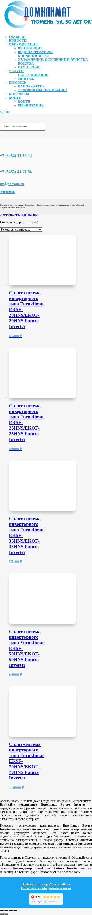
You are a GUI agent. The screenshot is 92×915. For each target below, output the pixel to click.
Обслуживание (33, 75)
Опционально (25, 328)
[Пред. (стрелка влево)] (2, 914)
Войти (15, 98)
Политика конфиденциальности (46, 888)
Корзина (7, 192)
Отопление (29, 67)
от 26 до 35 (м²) (26, 278)
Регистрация (31, 105)
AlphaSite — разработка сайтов (46, 884)
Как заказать (31, 86)
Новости (18, 40)
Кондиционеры (33, 56)
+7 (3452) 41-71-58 (16, 171)
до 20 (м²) (22, 269)
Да (18, 311)
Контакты (19, 94)
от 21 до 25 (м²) (26, 274)
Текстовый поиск (11, 219)
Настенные (62, 204)
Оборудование (23, 44)
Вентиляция (30, 48)
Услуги (16, 71)
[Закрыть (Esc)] (15, 910)
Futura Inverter (25, 253)
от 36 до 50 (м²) (26, 283)
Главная (17, 37)
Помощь (17, 82)
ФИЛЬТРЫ (29, 215)
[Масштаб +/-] (2, 910)
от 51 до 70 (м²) (26, 287)
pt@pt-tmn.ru (12, 184)
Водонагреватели (35, 52)
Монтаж (26, 78)
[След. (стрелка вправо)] (6, 914)
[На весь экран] (6, 910)
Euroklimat (78, 204)
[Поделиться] (11, 910)
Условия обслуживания (42, 90)
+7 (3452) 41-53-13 (16, 155)
